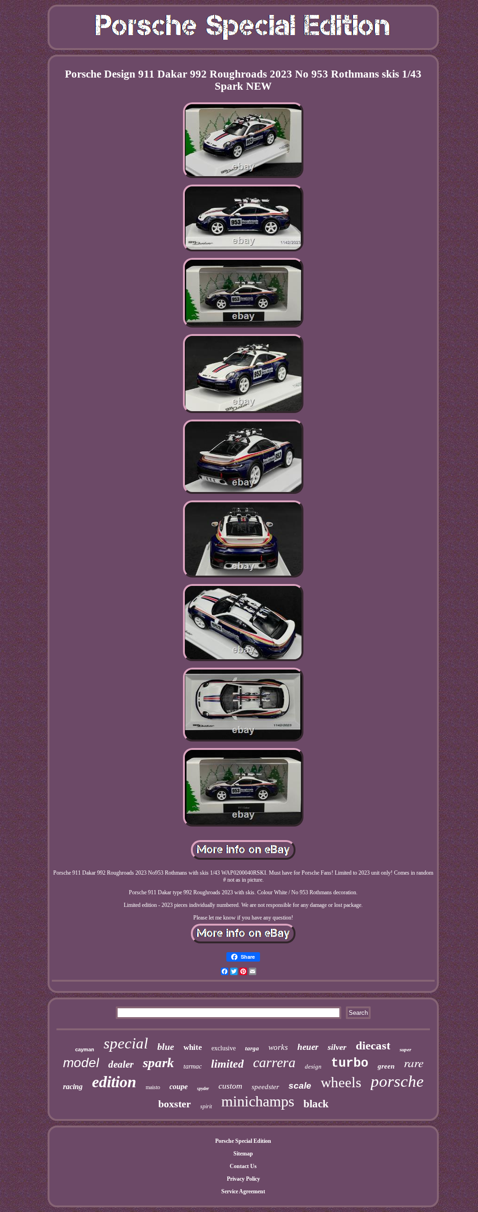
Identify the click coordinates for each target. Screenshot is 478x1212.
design (313, 1066)
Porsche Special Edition (243, 1141)
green (386, 1066)
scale (299, 1086)
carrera (274, 1062)
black (316, 1104)
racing (73, 1087)
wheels (341, 1082)
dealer (121, 1064)
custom (230, 1086)
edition (114, 1082)
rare (414, 1062)
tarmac (192, 1066)
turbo (349, 1063)
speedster (265, 1087)
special (126, 1043)
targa (252, 1048)
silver (337, 1047)
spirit (206, 1106)
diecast (373, 1045)
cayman (84, 1049)
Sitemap (243, 1153)
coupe (178, 1087)
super (405, 1049)
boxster (174, 1104)
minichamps (257, 1101)
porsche (397, 1081)
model (81, 1062)
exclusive (223, 1048)
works (278, 1047)
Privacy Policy (243, 1179)
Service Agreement (243, 1191)
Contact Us (243, 1166)
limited (227, 1064)
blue (165, 1046)
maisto (153, 1087)
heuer (307, 1047)
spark (158, 1062)
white (192, 1047)
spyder (203, 1088)
